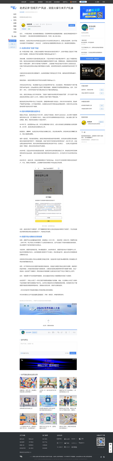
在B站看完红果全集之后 (26, 408)
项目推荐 (22, 442)
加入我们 (31, 448)
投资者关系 (22, 448)
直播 (14, 23)
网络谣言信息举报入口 (25, 452)
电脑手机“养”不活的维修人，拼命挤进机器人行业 (67, 391)
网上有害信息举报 (88, 456)
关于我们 (31, 442)
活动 (14, 32)
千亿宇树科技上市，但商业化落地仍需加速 (92, 47)
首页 (14, 14)
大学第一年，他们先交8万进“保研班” (48, 391)
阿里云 (34, 456)
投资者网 (22, 12)
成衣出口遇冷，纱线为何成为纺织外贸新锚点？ (67, 427)
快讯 (14, 17)
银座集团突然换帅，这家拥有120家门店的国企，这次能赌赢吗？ (92, 136)
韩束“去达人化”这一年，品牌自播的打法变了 (48, 427)
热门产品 (45, 442)
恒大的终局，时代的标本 (87, 42)
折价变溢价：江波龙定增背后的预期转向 (91, 52)
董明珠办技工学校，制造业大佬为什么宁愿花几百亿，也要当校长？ (67, 409)
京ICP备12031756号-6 (58, 459)
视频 (14, 26)
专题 (14, 29)
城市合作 (22, 439)
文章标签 (45, 445)
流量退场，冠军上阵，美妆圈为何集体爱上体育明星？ (28, 391)
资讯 (14, 20)
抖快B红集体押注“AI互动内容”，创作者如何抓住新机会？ (48, 409)
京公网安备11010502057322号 (80, 459)
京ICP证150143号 (68, 459)
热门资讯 (45, 439)
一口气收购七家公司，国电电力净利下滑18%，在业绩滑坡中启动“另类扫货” (28, 427)
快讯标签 (45, 448)
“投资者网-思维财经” (37, 294)
